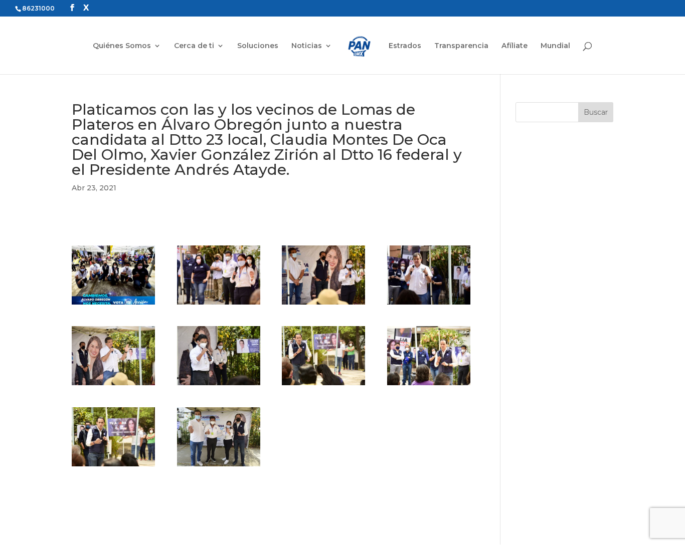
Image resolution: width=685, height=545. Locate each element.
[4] (428, 304)
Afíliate (514, 46)
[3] (323, 304)
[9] (113, 466)
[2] (218, 304)
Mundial (555, 46)
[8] (428, 385)
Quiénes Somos (122, 46)
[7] (323, 385)
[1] (113, 304)
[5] (113, 385)
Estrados (405, 46)
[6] (218, 385)
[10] (218, 466)
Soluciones (257, 46)
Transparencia (461, 46)
